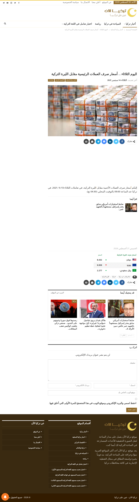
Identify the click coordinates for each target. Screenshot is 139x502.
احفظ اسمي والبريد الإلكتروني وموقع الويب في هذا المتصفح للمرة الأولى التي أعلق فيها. (92, 403)
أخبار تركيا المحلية (71, 80)
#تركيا (114, 277)
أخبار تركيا (131, 24)
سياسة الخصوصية (71, 3)
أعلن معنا (96, 3)
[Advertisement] (69, 52)
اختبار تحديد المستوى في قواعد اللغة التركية (70, 475)
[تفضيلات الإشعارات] (5, 497)
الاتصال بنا (85, 3)
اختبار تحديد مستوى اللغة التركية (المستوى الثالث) (68, 480)
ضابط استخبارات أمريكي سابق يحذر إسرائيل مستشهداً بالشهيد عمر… (110, 207)
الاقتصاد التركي (60, 80)
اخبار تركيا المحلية (78, 437)
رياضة (98, 24)
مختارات (51, 80)
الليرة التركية (105, 277)
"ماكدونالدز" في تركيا (125, 277)
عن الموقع (107, 3)
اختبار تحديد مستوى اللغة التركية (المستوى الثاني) (68, 486)
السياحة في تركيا (112, 24)
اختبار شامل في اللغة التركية (78, 24)
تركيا (74, 301)
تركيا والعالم (128, 301)
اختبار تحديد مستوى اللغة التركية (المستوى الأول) (68, 470)
